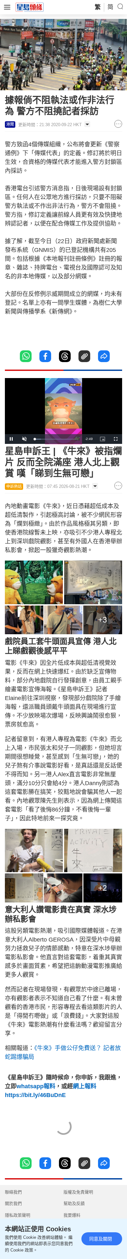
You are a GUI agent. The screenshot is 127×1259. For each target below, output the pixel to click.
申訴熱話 (14, 487)
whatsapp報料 (36, 1086)
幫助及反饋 (74, 1203)
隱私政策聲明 (17, 1215)
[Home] (29, 7)
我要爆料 (72, 1215)
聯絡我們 (13, 1192)
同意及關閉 (100, 1238)
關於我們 (13, 1203)
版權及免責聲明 (78, 1192)
